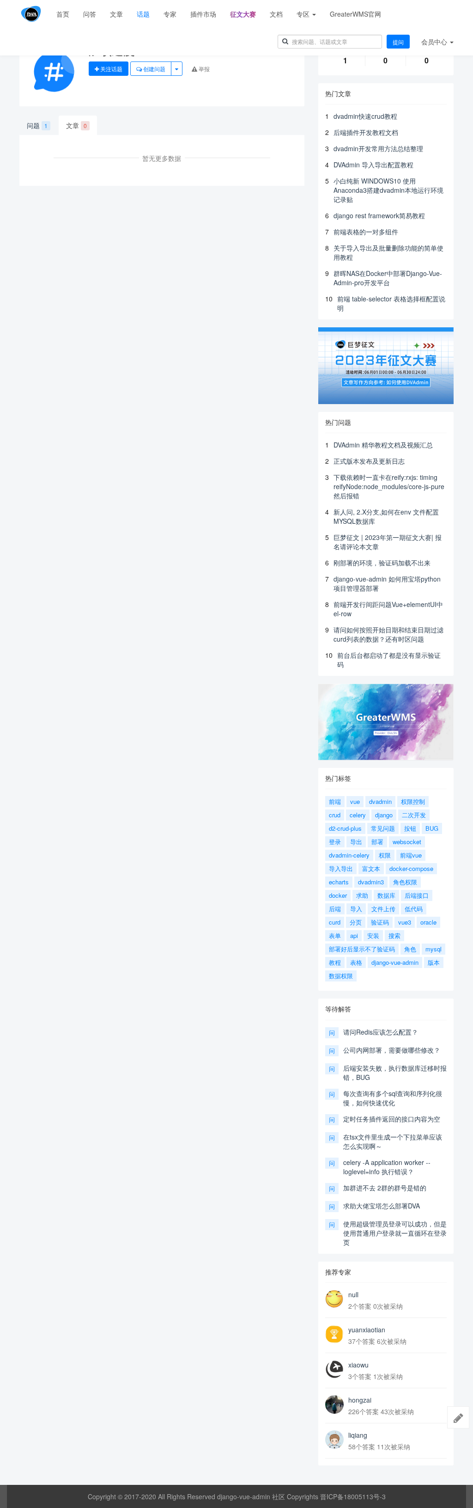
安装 (373, 935)
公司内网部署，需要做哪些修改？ (391, 1049)
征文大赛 (243, 13)
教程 (335, 962)
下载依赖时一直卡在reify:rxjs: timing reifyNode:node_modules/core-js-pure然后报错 (389, 486)
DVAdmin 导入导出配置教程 (373, 164)
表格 (356, 962)
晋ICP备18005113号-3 (353, 1496)
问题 (37, 125)
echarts (339, 881)
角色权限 (405, 881)
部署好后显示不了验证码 (362, 948)
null (353, 1294)
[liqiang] (334, 1439)
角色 (410, 948)
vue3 (404, 922)
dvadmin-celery (349, 855)
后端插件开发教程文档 (366, 132)
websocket (407, 841)
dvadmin (380, 801)
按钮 (410, 828)
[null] (334, 1299)
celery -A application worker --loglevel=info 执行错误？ (387, 1167)
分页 (356, 922)
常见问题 (383, 828)
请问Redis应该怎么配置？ (380, 1031)
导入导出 (341, 868)
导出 (356, 841)
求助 (362, 895)
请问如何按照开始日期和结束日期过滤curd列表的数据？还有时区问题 (388, 634)
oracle (428, 922)
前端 (335, 801)
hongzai (359, 1399)
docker (338, 895)
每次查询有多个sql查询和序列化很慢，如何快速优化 (392, 1098)
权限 (385, 855)
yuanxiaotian (366, 1329)
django (384, 814)
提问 (398, 42)
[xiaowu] (334, 1369)
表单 (335, 935)
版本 (434, 962)
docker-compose (411, 868)
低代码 (414, 908)
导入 (356, 908)
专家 (170, 13)
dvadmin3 (371, 881)
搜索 (394, 935)
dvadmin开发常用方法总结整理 (378, 148)
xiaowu (358, 1364)
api (354, 935)
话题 (143, 13)
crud (334, 814)
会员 (434, 41)
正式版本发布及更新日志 (369, 461)
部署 (377, 841)
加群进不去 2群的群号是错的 (384, 1187)
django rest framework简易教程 (379, 215)
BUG (431, 828)
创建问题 (153, 69)
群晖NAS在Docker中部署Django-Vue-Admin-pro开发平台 (388, 278)
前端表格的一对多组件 (366, 231)
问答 (89, 13)
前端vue (411, 855)
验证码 (380, 922)
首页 (62, 13)
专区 (304, 13)
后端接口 (417, 895)
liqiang (357, 1435)
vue (355, 801)
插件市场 (203, 13)
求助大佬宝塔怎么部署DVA (381, 1205)
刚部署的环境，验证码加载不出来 (382, 562)
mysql (433, 948)
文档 (276, 13)
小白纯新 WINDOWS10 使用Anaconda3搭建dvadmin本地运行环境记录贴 (388, 190)
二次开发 (414, 814)
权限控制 (413, 801)
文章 (116, 13)
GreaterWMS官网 (355, 13)
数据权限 (341, 975)
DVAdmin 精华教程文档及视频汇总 (383, 444)
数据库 (386, 895)
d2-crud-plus (345, 828)
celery (358, 814)
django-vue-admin (394, 962)
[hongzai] (334, 1404)
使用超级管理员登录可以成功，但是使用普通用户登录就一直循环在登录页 (395, 1233)
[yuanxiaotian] (334, 1334)
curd (334, 922)
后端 (335, 908)
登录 (335, 841)
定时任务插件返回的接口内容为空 (391, 1118)
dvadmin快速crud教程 (365, 116)
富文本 (371, 868)
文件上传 (383, 908)
